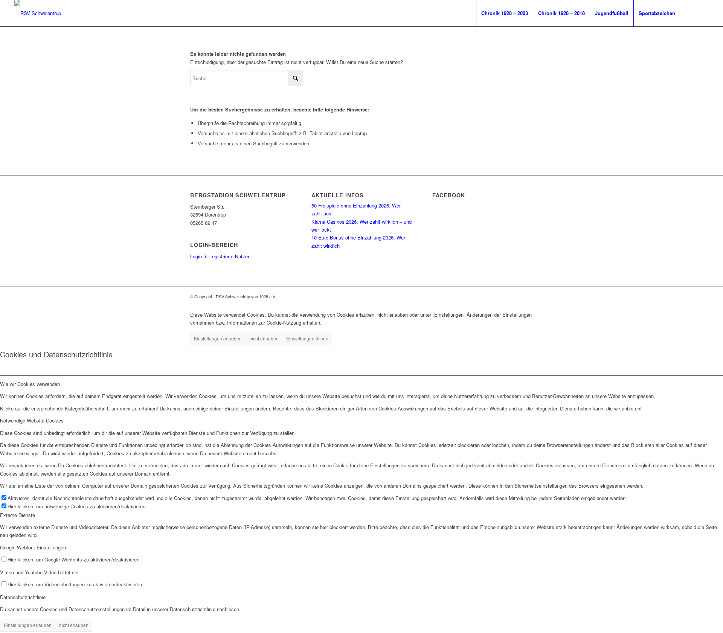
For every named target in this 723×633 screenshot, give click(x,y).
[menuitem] (504, 13)
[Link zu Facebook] (691, 12)
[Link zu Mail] (703, 12)
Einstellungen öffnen (307, 338)
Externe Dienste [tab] (17, 515)
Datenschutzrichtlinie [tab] (23, 597)
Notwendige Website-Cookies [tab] (32, 420)
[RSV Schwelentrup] (37, 13)
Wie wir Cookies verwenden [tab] (30, 383)
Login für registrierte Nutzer (219, 256)
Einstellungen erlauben (218, 338)
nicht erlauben (264, 338)
